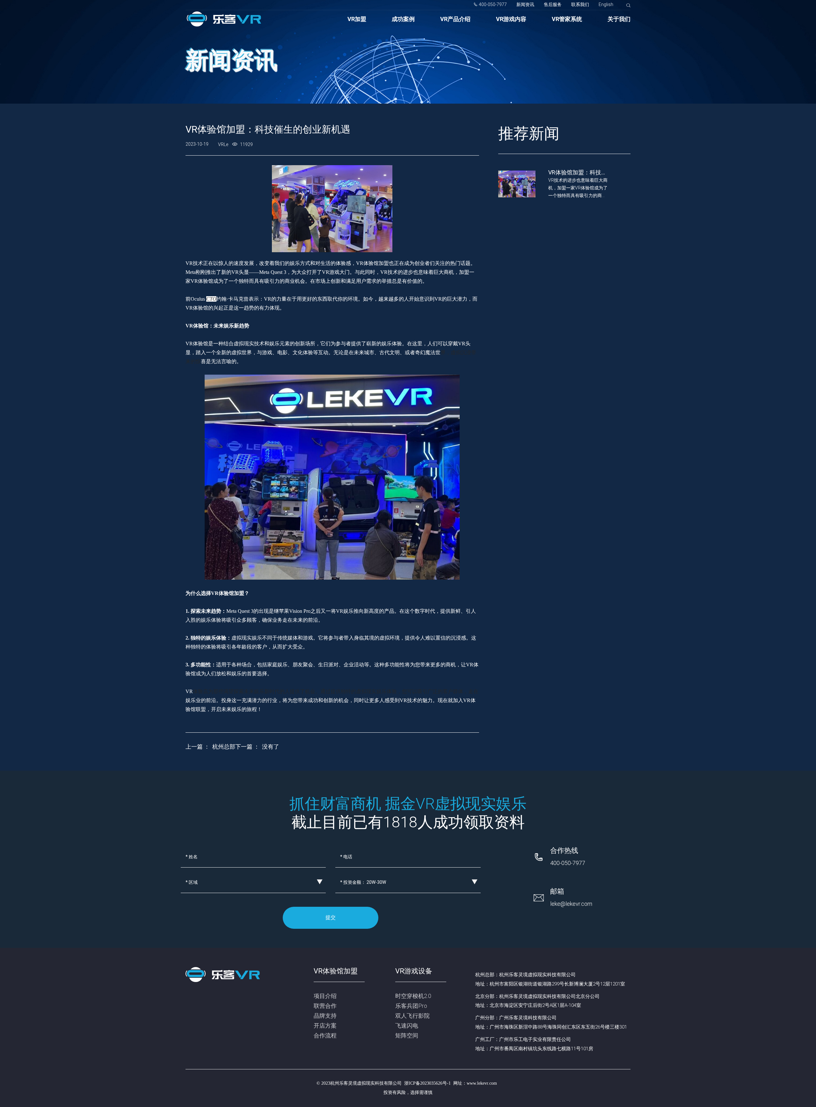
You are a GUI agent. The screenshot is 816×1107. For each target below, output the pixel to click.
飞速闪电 (406, 1025)
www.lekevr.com (482, 1083)
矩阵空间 (406, 1035)
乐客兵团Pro (411, 1005)
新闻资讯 (525, 4)
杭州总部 (223, 746)
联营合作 (325, 1005)
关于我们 (619, 19)
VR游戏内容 (511, 19)
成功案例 (403, 19)
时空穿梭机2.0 (413, 996)
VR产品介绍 (455, 19)
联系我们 (580, 4)
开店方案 (325, 1025)
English (606, 4)
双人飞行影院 (412, 1015)
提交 (330, 917)
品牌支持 (325, 1015)
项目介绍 (325, 996)
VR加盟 (356, 19)
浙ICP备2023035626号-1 (427, 1083)
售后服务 (553, 4)
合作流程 (325, 1035)
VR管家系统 (567, 19)
